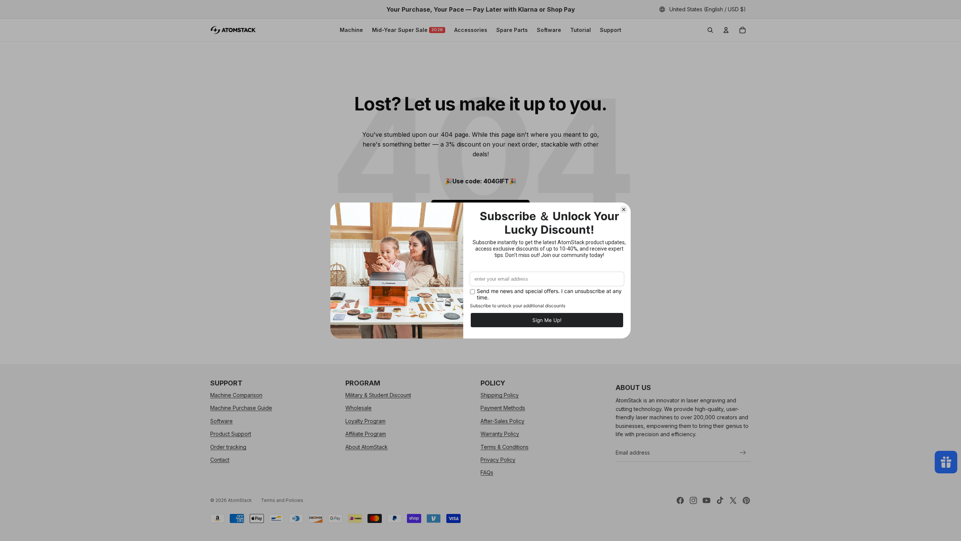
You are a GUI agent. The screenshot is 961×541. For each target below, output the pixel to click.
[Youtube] (706, 500)
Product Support (230, 434)
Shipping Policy (499, 395)
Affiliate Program (365, 434)
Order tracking (228, 447)
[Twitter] (733, 500)
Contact (219, 459)
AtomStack (240, 500)
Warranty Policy (499, 434)
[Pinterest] (746, 500)
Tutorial (580, 30)
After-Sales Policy (502, 421)
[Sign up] (743, 453)
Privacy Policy (497, 459)
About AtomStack (366, 447)
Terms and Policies (282, 500)
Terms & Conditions (504, 447)
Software (549, 30)
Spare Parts (512, 30)
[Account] (726, 30)
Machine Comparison (236, 395)
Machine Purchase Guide (241, 408)
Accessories (470, 30)
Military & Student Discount (378, 395)
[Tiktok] (720, 500)
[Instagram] (693, 500)
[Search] (710, 30)
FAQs (486, 473)
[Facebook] (680, 500)
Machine (351, 30)
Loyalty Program (365, 421)
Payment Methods (502, 408)
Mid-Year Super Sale (407, 30)
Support (610, 30)
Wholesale (358, 408)
